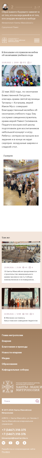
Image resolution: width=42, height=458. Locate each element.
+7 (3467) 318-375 (14, 430)
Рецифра (6, 452)
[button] (24, 7)
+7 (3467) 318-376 (14, 434)
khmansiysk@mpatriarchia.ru (15, 438)
